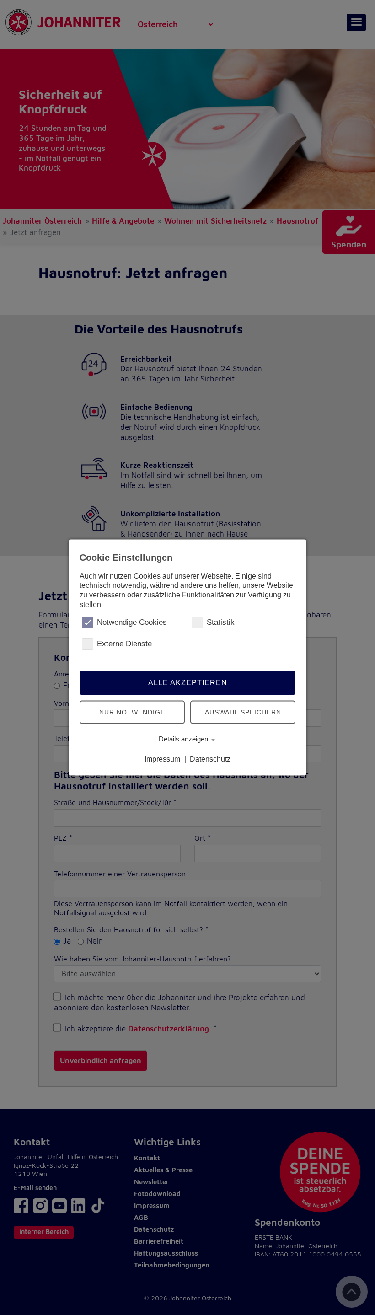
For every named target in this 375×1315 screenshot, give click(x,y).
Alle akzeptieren (187, 683)
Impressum (162, 759)
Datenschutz (210, 759)
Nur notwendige (132, 712)
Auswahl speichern (243, 712)
